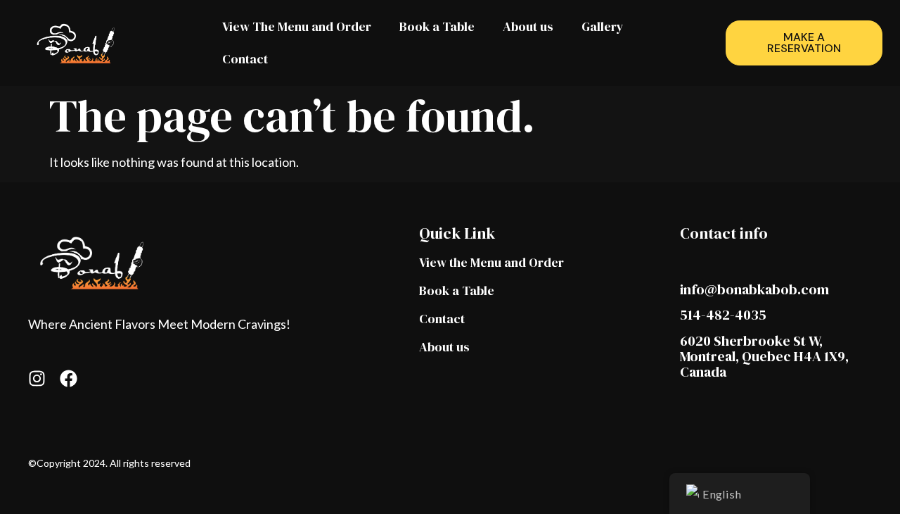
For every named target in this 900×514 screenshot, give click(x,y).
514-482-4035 (723, 315)
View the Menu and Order (491, 262)
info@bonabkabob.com (754, 289)
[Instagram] (37, 378)
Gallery (602, 26)
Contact (245, 59)
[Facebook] (68, 378)
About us (528, 26)
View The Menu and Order (296, 26)
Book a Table (437, 26)
